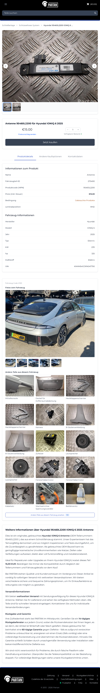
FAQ (80, 683)
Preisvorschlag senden (27, 134)
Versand (65, 675)
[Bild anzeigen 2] (16, 107)
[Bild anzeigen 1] (7, 107)
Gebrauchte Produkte (85, 200)
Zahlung (51, 675)
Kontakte (94, 683)
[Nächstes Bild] (94, 66)
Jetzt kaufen (50, 142)
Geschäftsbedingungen (71, 679)
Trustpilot (66, 683)
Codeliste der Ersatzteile (43, 679)
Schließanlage (8, 25)
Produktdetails (25, 156)
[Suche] (95, 13)
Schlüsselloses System (29, 25)
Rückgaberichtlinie (85, 675)
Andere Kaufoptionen (50, 156)
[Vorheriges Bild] (5, 66)
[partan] (13, 679)
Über (91, 679)
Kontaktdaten (75, 156)
